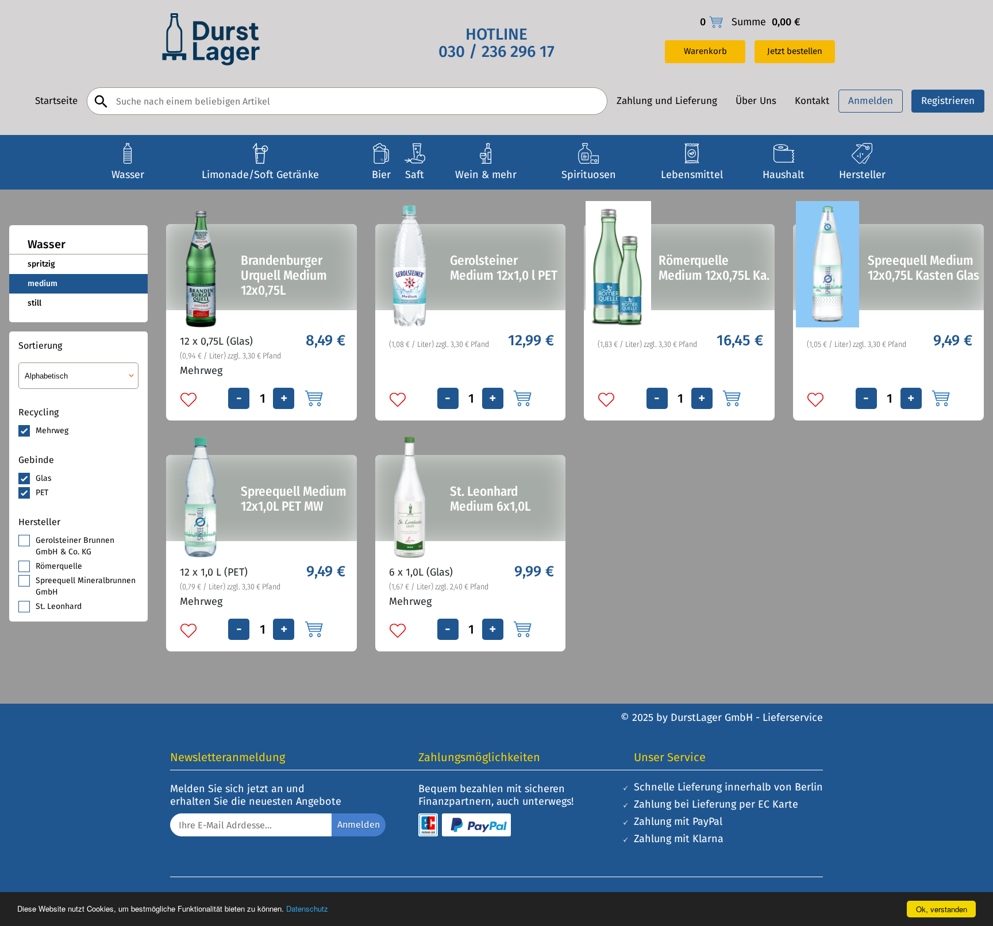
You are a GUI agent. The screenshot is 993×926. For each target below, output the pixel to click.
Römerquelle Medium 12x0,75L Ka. (714, 268)
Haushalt (784, 174)
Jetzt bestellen (794, 51)
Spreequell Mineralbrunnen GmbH (86, 586)
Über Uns (756, 101)
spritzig (41, 264)
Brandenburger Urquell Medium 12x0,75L (284, 275)
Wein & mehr (486, 174)
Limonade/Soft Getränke (260, 174)
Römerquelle (59, 566)
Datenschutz (307, 908)
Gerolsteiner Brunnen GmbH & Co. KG (75, 546)
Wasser (127, 174)
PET (42, 492)
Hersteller (862, 174)
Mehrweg (52, 430)
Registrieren (948, 101)
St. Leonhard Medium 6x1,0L (490, 499)
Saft (414, 174)
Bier (381, 174)
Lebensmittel (692, 174)
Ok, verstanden (941, 909)
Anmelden (870, 101)
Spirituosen (588, 174)
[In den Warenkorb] (313, 397)
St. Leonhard (59, 606)
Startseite (56, 101)
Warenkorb (705, 51)
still (34, 303)
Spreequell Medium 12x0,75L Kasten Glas (923, 268)
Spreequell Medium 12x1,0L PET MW (294, 499)
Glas (44, 478)
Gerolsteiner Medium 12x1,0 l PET (503, 268)
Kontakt (812, 101)
